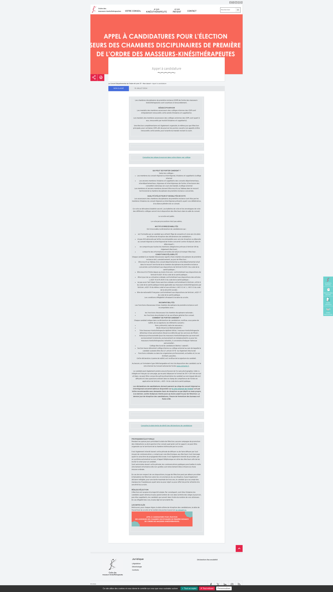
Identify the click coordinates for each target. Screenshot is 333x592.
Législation (136, 564)
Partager (93, 77)
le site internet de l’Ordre (182, 389)
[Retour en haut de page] (239, 548)
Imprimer (100, 77)
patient (177, 10)
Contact (192, 11)
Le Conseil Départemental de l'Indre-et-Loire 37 (124, 84)
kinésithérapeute (156, 10)
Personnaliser (223, 588)
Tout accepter (190, 588)
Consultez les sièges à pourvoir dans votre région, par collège (166, 157)
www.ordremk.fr (183, 366)
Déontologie (137, 567)
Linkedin (236, 2)
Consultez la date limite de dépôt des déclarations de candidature (166, 426)
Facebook (230, 2)
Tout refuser (207, 588)
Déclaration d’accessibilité (207, 560)
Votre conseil (133, 11)
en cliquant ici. (181, 510)
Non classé (119, 88)
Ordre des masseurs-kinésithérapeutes (109, 10)
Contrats (135, 570)
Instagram (239, 2)
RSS (241, 2)
